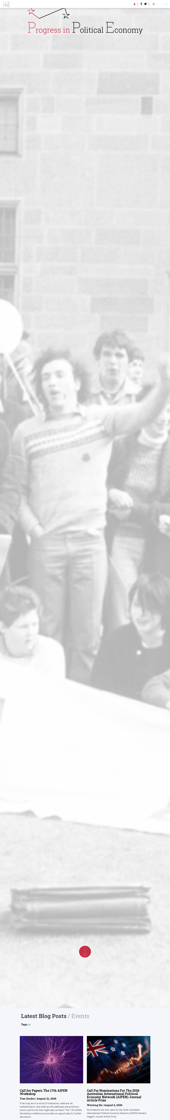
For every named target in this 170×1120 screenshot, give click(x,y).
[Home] (6, 3)
